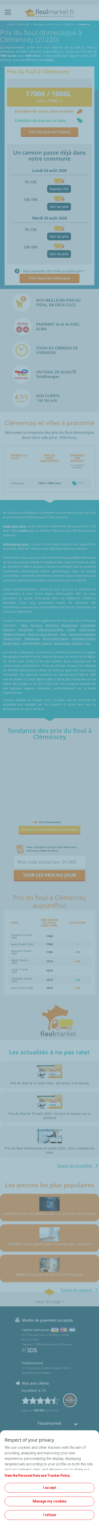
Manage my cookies (50, 1501)
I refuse (49, 1515)
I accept (49, 1487)
